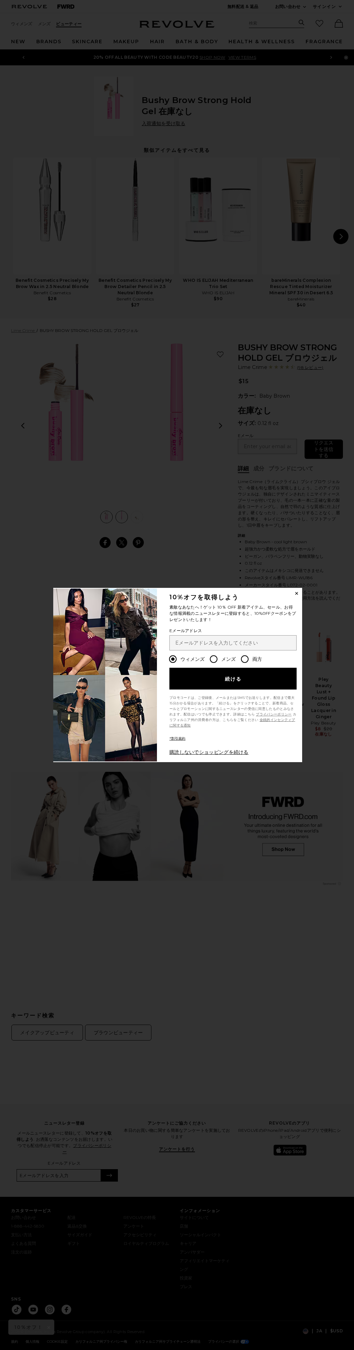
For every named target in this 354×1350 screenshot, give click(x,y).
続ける (233, 679)
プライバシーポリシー (273, 714)
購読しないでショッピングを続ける (209, 752)
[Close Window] (296, 593)
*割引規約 (177, 738)
